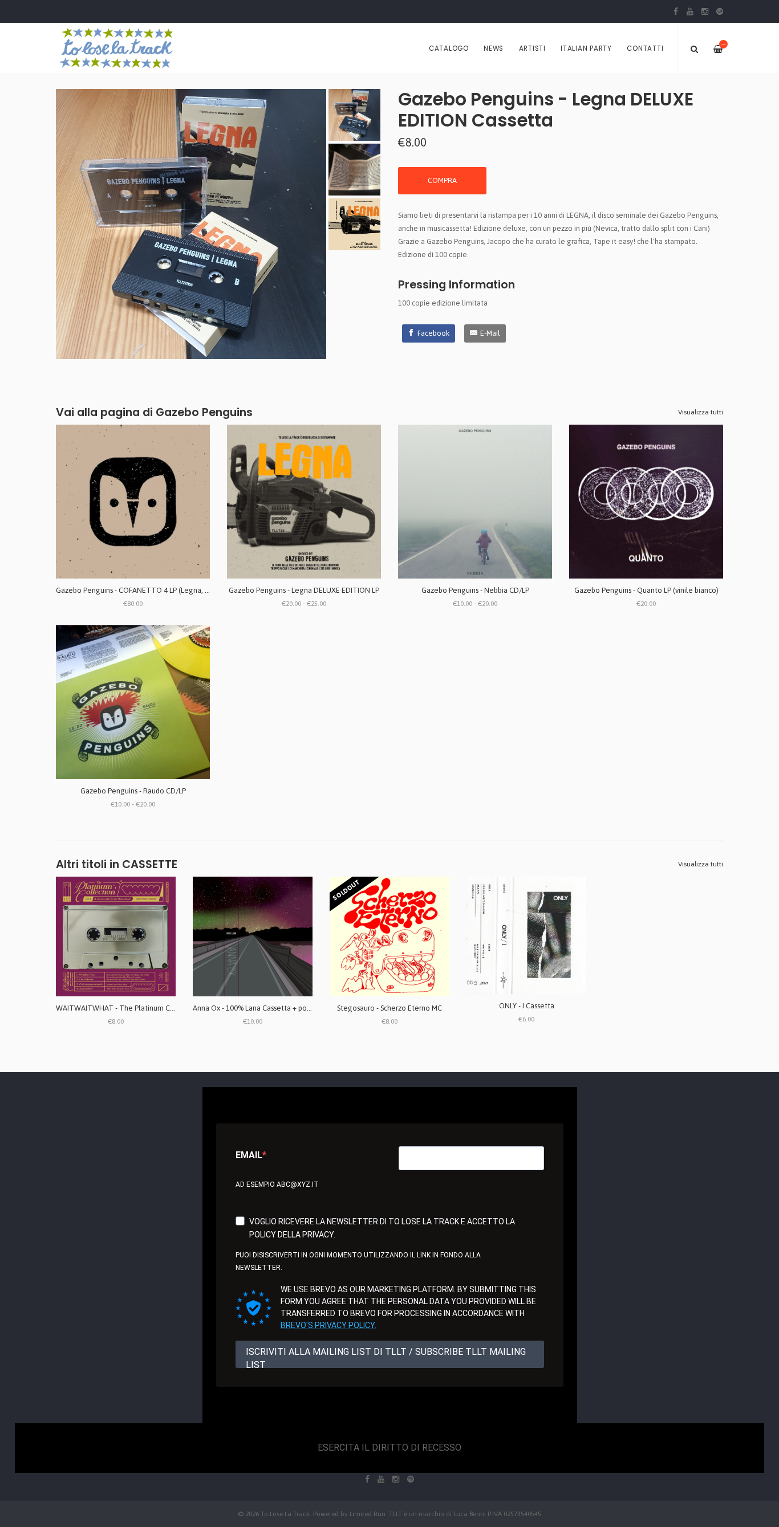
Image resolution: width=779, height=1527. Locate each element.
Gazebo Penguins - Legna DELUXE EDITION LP (304, 590)
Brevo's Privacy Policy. (328, 1325)
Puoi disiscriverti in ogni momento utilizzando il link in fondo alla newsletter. (358, 1261)
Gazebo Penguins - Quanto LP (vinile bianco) (646, 590)
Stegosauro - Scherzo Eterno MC (389, 1008)
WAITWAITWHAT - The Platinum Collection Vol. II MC (144, 1008)
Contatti (645, 48)
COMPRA (442, 180)
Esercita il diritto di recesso (389, 1447)
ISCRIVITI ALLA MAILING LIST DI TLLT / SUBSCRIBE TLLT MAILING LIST (386, 1357)
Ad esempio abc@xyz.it (277, 1184)
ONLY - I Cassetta (526, 1005)
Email (249, 1155)
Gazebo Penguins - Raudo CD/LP (133, 791)
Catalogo (449, 48)
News (494, 48)
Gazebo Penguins (204, 412)
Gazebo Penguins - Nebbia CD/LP (475, 590)
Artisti (532, 48)
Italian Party (586, 48)
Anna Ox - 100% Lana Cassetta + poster (256, 1008)
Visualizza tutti (700, 412)
